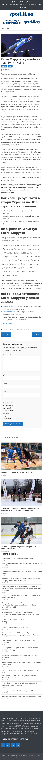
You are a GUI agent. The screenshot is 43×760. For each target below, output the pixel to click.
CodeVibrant (26, 758)
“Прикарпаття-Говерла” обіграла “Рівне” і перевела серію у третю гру (21, 649)
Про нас (4, 4)
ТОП (10, 66)
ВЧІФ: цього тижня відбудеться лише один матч (38, 334)
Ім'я (5, 375)
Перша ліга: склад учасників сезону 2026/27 (18, 558)
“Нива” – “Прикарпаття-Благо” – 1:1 (15, 628)
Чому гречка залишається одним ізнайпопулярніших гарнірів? (22, 572)
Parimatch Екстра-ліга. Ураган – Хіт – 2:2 (16, 472)
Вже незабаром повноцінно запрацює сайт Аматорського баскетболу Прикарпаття (7, 334)
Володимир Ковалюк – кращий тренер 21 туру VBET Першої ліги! (21, 664)
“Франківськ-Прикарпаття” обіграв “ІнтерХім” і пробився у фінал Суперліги (19, 684)
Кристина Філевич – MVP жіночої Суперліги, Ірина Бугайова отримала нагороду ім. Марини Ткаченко (21, 634)
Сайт (4, 392)
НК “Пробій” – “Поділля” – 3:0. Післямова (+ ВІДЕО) (20, 670)
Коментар (7, 355)
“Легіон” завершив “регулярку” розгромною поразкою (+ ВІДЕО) (18, 547)
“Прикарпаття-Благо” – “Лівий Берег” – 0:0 (17, 691)
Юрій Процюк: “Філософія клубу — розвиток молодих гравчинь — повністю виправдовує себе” (21, 613)
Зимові (4, 66)
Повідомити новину (34, 4)
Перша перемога (9, 312)
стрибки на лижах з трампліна (19, 329)
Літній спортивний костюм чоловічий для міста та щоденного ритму (21, 596)
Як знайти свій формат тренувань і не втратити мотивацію (19, 656)
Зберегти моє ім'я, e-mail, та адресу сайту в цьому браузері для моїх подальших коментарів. (8, 410)
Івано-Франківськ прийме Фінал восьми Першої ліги (21, 696)
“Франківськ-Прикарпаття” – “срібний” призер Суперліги (19, 641)
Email (5, 383)
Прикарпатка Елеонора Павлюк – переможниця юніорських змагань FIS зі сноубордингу (20, 509)
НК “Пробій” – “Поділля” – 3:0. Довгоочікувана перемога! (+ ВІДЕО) (19, 677)
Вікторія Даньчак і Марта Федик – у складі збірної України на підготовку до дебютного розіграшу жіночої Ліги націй (20, 605)
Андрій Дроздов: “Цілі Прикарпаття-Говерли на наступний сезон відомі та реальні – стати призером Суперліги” (21, 588)
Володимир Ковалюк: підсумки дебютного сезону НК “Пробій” (22, 565)
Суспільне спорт (6, 324)
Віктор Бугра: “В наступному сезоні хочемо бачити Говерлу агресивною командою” (21, 580)
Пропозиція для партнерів (18, 4)
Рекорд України (8, 307)
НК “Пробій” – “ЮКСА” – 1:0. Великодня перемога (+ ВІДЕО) (21, 621)
